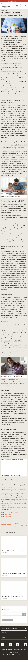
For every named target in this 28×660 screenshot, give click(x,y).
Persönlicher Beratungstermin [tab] (9, 628)
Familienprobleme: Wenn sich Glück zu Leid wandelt (6, 526)
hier (20, 1)
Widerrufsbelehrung (14, 652)
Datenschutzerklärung (18, 649)
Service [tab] (3, 637)
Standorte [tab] (4, 632)
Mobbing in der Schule (21, 123)
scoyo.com (8, 514)
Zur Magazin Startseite (7, 620)
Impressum (4, 649)
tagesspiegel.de (9, 516)
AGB (25, 649)
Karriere (10, 649)
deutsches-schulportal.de (11, 512)
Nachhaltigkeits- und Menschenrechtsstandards (14, 654)
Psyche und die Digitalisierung (11, 279)
